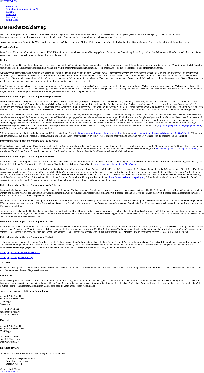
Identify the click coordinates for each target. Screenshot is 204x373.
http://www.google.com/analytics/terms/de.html (100, 133)
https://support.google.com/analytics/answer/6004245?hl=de (162, 133)
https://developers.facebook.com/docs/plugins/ (116, 164)
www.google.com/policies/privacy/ (16, 257)
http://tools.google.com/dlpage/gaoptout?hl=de (179, 125)
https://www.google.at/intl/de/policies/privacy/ (177, 148)
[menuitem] (105, 6)
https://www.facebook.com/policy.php (127, 177)
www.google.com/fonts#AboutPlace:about (20, 252)
